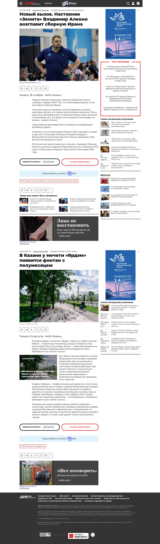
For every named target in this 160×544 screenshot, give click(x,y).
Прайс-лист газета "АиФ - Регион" (88, 498)
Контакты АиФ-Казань (63, 498)
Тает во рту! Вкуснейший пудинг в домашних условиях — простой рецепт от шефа (124, 308)
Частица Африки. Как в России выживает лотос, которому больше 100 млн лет (125, 157)
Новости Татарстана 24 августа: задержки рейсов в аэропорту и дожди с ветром (121, 89)
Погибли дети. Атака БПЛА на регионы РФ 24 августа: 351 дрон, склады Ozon (120, 79)
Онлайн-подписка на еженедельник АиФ (107, 496)
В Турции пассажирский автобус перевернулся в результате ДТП (123, 179)
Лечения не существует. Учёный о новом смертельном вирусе (124, 132)
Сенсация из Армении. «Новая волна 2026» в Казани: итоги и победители (120, 109)
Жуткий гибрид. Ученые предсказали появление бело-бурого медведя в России (125, 349)
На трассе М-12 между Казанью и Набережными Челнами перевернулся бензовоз (120, 99)
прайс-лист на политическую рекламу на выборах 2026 (60, 501)
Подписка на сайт (45, 498)
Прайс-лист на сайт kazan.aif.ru (116, 498)
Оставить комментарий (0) (80, 162)
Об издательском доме (47, 496)
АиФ (39, 82)
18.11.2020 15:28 (25, 10)
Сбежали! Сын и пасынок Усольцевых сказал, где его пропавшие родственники (125, 166)
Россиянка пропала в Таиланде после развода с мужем (122, 187)
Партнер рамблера (59, 535)
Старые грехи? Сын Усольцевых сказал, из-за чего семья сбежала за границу (125, 324)
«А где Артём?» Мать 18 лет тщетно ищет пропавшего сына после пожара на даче (124, 316)
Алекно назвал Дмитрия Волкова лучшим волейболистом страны (83, 200)
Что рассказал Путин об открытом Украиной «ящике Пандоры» (123, 196)
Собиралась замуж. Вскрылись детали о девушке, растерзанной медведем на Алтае (124, 341)
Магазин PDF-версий (80, 496)
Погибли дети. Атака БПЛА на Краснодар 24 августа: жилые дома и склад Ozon (120, 69)
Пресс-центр (64, 496)
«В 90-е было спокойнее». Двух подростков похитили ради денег (124, 140)
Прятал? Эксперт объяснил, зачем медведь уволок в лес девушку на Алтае (124, 332)
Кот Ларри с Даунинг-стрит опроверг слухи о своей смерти (125, 212)
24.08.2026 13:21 (25, 251)
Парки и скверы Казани (29, 324)
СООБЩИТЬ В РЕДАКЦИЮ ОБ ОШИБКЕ (98, 501)
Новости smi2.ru (28, 242)
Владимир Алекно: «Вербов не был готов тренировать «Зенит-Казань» (42, 209)
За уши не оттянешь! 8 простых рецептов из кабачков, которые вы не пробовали (125, 149)
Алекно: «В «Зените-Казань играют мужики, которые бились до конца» (43, 201)
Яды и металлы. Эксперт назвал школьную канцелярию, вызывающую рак (123, 124)
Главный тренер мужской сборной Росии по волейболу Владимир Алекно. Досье (81, 209)
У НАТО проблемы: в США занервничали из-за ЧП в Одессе (123, 204)
